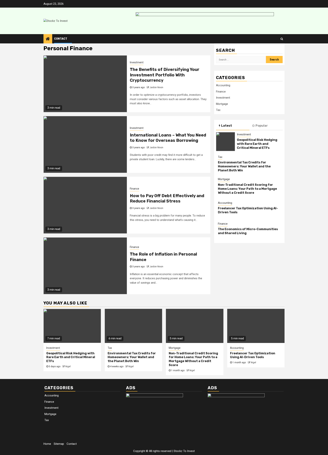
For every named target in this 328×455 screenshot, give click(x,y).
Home (47, 444)
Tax (218, 110)
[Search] (281, 38)
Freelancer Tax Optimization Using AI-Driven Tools (252, 355)
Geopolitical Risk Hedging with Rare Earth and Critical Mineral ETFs (257, 144)
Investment (137, 62)
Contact (60, 38)
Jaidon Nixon (156, 87)
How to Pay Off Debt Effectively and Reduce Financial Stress (167, 198)
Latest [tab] (226, 125)
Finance (134, 188)
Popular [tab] (261, 125)
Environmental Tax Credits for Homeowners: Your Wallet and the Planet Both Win (244, 166)
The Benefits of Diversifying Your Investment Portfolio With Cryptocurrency (164, 75)
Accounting (223, 85)
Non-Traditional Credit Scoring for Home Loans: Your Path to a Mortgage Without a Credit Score (247, 189)
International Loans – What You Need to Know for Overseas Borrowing (168, 138)
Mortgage (222, 104)
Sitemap (59, 444)
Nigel (68, 366)
